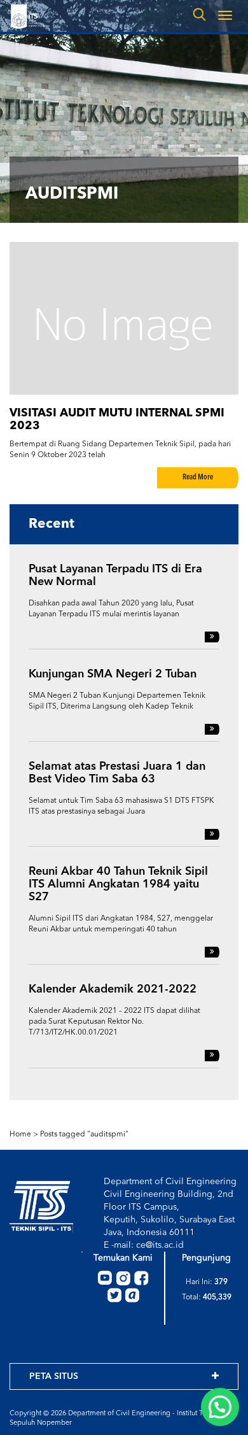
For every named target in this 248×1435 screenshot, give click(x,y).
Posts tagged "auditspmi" (84, 1134)
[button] (220, 1407)
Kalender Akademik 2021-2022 (112, 989)
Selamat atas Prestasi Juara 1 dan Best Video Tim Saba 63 (117, 773)
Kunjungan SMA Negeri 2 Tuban (112, 674)
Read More (198, 477)
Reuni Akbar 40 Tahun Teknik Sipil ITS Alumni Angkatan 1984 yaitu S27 (118, 884)
